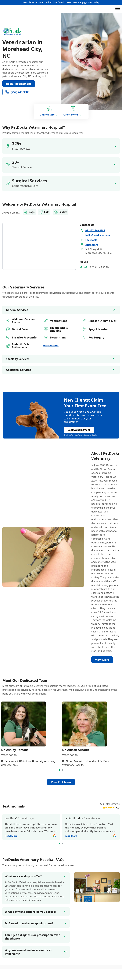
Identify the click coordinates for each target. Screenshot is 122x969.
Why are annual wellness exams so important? (28, 951)
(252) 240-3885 (20, 92)
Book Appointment (18, 83)
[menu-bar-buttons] (117, 9)
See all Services (50, 345)
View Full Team (61, 782)
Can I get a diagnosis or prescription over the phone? (32, 936)
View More (102, 659)
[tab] (59, 770)
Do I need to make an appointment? (29, 923)
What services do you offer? (23, 876)
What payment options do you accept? (30, 911)
